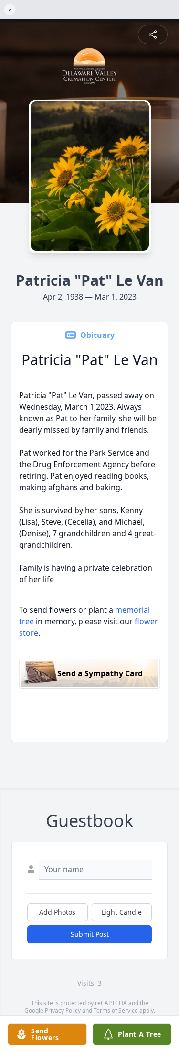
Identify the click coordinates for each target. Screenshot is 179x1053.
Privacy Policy (63, 1011)
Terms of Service (116, 1011)
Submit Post (90, 934)
